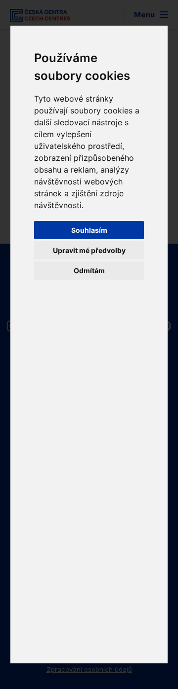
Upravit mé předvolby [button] (89, 250)
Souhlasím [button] (89, 230)
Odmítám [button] (89, 270)
